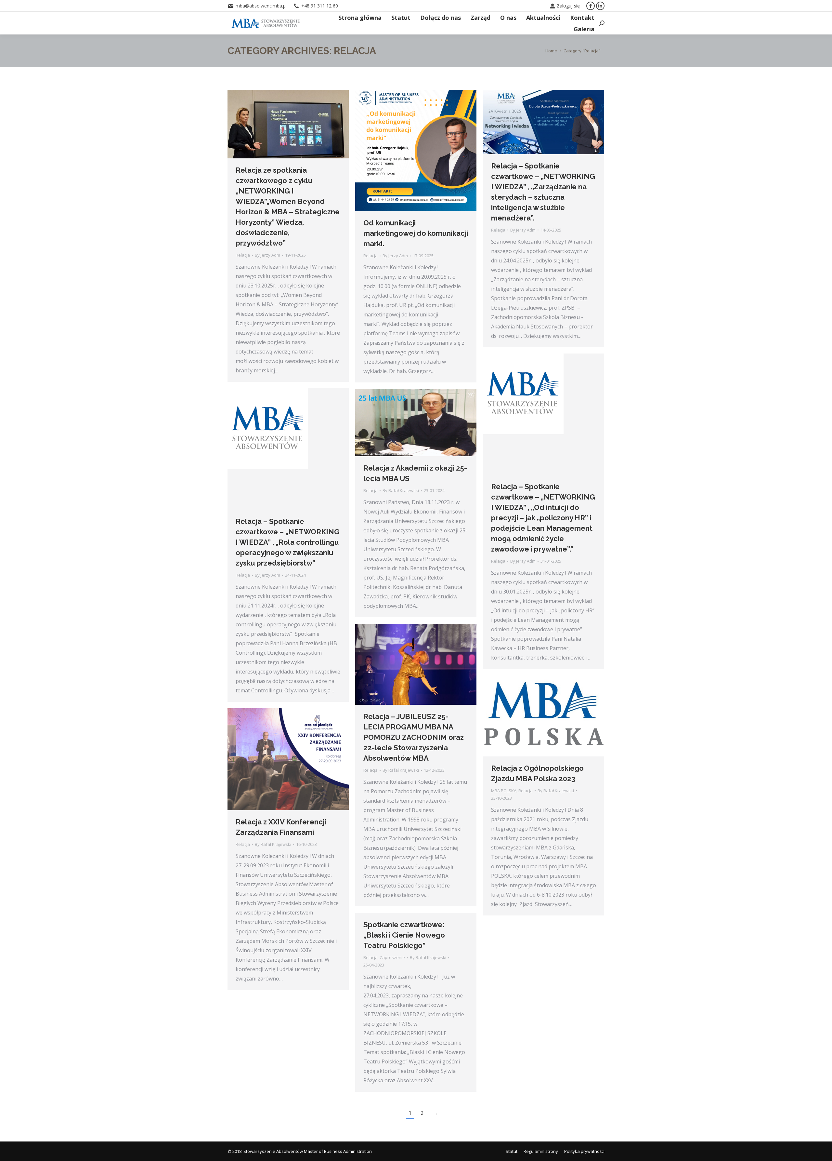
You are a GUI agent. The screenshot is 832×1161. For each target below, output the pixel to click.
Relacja (243, 255)
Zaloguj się (568, 6)
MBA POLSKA (503, 791)
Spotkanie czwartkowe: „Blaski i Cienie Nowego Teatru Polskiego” (404, 935)
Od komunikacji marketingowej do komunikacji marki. (415, 233)
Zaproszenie (392, 957)
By (267, 255)
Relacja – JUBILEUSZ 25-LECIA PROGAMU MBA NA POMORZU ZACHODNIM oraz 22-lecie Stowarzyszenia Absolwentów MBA (413, 737)
